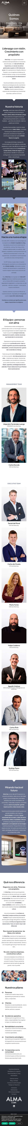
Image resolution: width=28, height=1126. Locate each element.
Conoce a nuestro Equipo (14, 1082)
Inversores (14, 1087)
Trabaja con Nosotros (14, 1085)
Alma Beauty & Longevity (14, 1071)
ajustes (19, 1120)
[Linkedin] (14, 1106)
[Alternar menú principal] (24, 3)
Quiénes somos (14, 1078)
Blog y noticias (14, 1080)
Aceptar (4, 1123)
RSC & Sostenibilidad (14, 1092)
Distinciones (14, 1090)
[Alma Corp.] (5, 3)
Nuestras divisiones (14, 1069)
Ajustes (19, 1123)
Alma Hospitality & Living (14, 1073)
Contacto (14, 1094)
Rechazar (12, 1123)
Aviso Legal (13, 1114)
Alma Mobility (14, 1075)
